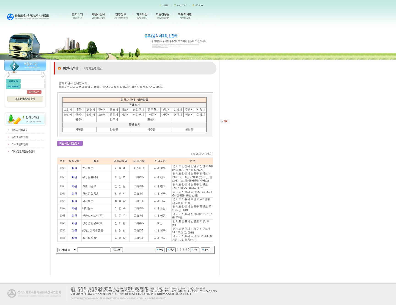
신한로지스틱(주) (93, 215)
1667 (62, 168)
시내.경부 (160, 168)
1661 (62, 215)
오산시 (102, 114)
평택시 (178, 114)
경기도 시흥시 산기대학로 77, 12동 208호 (192, 215)
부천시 (166, 109)
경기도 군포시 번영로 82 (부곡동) (190, 223)
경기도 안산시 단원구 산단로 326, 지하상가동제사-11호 (190, 186)
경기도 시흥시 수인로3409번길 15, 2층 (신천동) (191, 201)
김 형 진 (120, 230)
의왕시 (125, 114)
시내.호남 (160, 208)
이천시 (153, 114)
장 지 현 (120, 223)
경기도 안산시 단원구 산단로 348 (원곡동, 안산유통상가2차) (192, 168)
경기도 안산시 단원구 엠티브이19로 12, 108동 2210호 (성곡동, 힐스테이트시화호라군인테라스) (192, 177)
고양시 (68, 109)
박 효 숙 (120, 237)
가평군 (79, 129)
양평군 (114, 129)
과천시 (79, 109)
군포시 (114, 109)
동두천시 (153, 109)
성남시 (178, 109)
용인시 (114, 114)
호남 (160, 223)
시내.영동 (160, 215)
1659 (62, 230)
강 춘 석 (120, 193)
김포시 (125, 109)
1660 (62, 223)
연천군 (189, 129)
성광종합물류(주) (93, 223)
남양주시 (138, 109)
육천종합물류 (90, 237)
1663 (62, 201)
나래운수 (88, 208)
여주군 (151, 129)
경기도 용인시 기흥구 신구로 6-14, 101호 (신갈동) (191, 230)
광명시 (91, 109)
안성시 (79, 114)
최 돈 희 (120, 177)
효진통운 (88, 168)
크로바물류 (89, 186)
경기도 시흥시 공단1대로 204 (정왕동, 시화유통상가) (192, 237)
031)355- (139, 230)
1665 (62, 186)
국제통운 (88, 201)
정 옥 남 (120, 201)
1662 (62, 208)
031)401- (139, 215)
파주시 (166, 114)
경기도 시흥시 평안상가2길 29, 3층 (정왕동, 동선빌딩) (192, 193)
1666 (62, 177)
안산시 (68, 114)
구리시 (102, 109)
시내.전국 (160, 177)
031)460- (139, 223)
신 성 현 (120, 186)
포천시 (151, 119)
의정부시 (138, 114)
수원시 (189, 109)
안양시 (91, 114)
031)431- (139, 237)
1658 (62, 237)
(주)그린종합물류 (93, 230)
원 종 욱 (120, 215)
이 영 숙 (120, 208)
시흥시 (201, 109)
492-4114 (139, 168)
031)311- (139, 201)
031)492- (139, 177)
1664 (62, 193)
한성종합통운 (90, 193)
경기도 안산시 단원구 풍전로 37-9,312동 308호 (192, 208)
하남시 (189, 114)
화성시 (201, 114)
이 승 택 (120, 168)
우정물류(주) (90, 177)
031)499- (139, 193)
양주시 (114, 119)
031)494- (139, 186)
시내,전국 (160, 186)
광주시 (79, 119)
